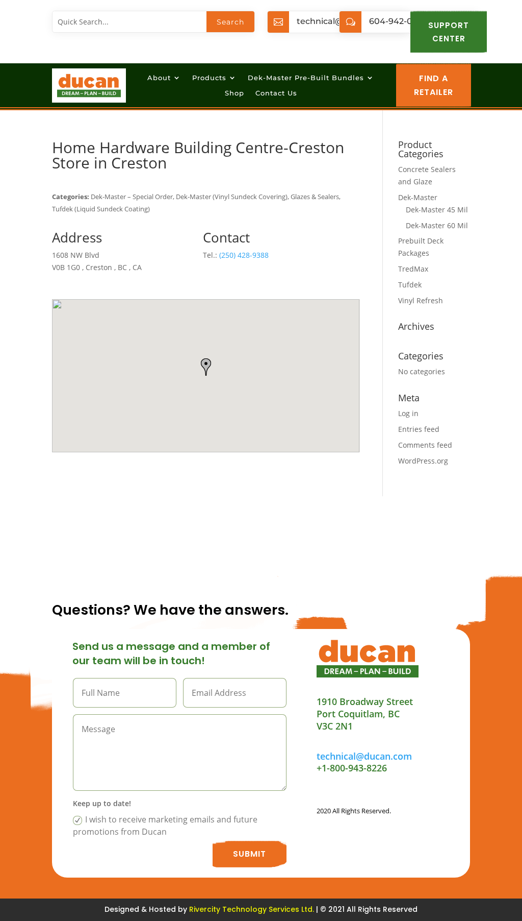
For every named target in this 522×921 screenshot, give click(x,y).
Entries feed (418, 429)
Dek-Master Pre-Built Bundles (306, 78)
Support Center (448, 32)
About (159, 78)
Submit (249, 854)
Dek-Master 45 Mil (437, 209)
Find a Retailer (433, 85)
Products (209, 78)
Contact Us (276, 93)
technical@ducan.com (364, 756)
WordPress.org (423, 461)
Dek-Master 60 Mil (437, 225)
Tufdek (410, 284)
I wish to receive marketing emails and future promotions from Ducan (165, 825)
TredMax (413, 269)
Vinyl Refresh (420, 300)
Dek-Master (417, 197)
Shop (234, 93)
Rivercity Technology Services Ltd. (251, 909)
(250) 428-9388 (244, 255)
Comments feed (425, 445)
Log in (408, 413)
